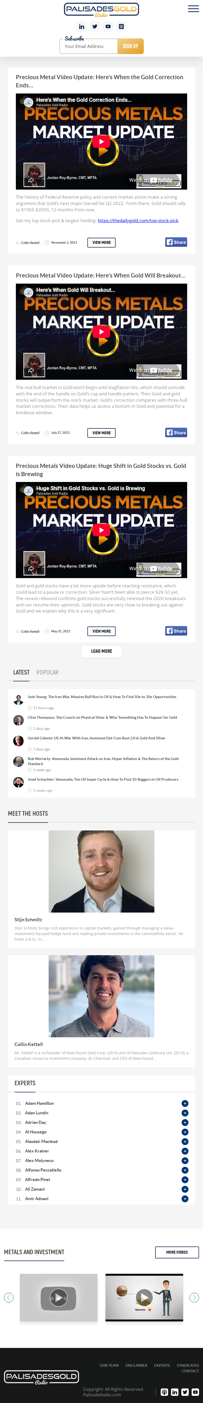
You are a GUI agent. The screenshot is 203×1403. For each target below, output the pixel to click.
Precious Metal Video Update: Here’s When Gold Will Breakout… (101, 275)
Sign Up (130, 46)
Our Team (109, 1365)
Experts (162, 1365)
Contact (190, 1371)
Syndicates (188, 1365)
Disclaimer (136, 1365)
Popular (47, 672)
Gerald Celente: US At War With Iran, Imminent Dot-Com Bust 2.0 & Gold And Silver (96, 738)
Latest (21, 672)
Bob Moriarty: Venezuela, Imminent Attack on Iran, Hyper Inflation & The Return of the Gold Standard (103, 761)
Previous (8, 1297)
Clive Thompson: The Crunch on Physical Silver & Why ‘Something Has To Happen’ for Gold (102, 717)
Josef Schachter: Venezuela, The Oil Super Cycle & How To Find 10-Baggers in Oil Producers (103, 779)
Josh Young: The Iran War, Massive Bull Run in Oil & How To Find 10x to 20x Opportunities (102, 697)
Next (194, 1297)
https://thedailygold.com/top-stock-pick (138, 220)
